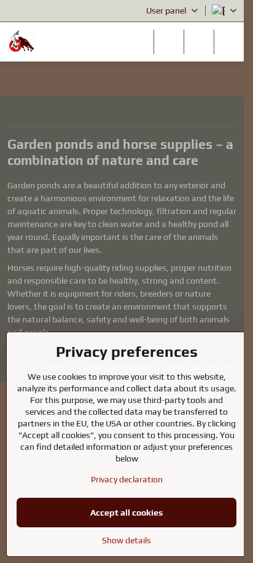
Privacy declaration (127, 479)
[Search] (169, 42)
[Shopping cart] (199, 42)
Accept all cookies (126, 512)
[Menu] (229, 42)
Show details (126, 540)
